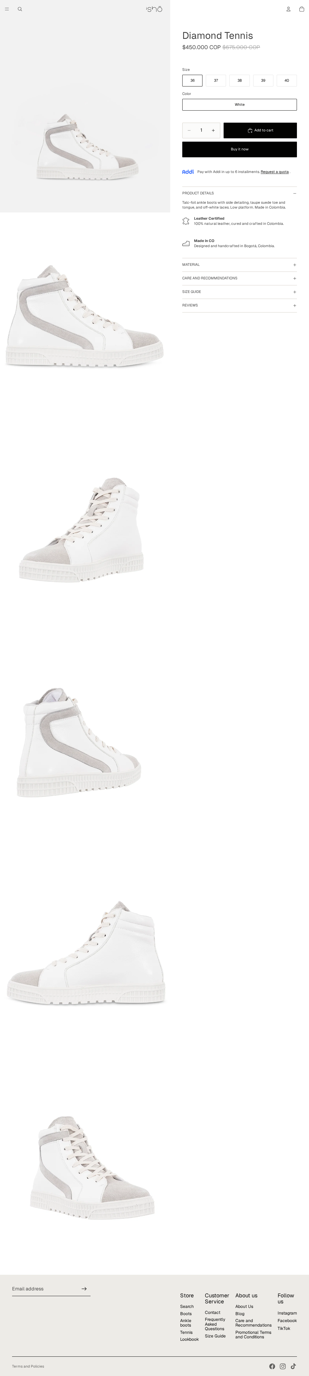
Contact (212, 1312)
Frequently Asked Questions (215, 1324)
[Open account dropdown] (288, 9)
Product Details (198, 193)
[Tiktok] (293, 1366)
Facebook (287, 1321)
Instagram (287, 1313)
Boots (186, 1313)
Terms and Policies (28, 1366)
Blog (239, 1313)
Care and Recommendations (253, 1323)
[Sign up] (84, 1289)
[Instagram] (282, 1366)
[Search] (20, 9)
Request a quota (275, 171)
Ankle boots (185, 1323)
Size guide (191, 291)
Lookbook (189, 1339)
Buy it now (240, 149)
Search (187, 1306)
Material (191, 264)
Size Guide (215, 1336)
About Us (244, 1306)
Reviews (190, 305)
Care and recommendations (209, 278)
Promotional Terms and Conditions (253, 1335)
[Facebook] (272, 1366)
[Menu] (7, 9)
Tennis (186, 1332)
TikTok (284, 1328)
